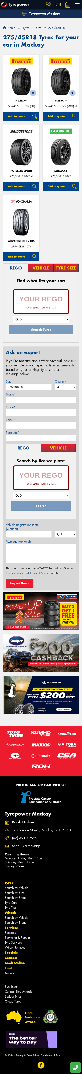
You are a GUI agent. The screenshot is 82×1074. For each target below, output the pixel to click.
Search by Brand (16, 898)
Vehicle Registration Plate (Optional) (22, 527)
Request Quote (19, 583)
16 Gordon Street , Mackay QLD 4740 (41, 830)
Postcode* (12, 433)
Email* (10, 420)
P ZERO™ (21, 100)
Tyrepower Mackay (44, 13)
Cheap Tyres (13, 1001)
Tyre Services (13, 943)
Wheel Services (15, 948)
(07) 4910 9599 (24, 838)
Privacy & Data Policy (27, 1055)
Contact (11, 958)
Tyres (9, 883)
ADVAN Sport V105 (21, 241)
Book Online (15, 963)
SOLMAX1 (60, 171)
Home (10, 28)
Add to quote (16, 116)
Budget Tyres (13, 997)
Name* (11, 394)
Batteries (10, 933)
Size (8, 382)
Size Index (11, 987)
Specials (11, 952)
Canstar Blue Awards (18, 992)
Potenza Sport (21, 171)
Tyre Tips (10, 908)
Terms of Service (40, 573)
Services (11, 928)
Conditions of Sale (50, 1055)
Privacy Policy (14, 573)
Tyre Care (11, 903)
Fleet (8, 968)
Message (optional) (18, 542)
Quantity (60, 382)
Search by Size (14, 893)
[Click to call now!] (48, 5)
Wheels (11, 913)
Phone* (10, 407)
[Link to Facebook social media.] (41, 1064)
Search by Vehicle (16, 888)
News (9, 973)
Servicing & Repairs (17, 938)
